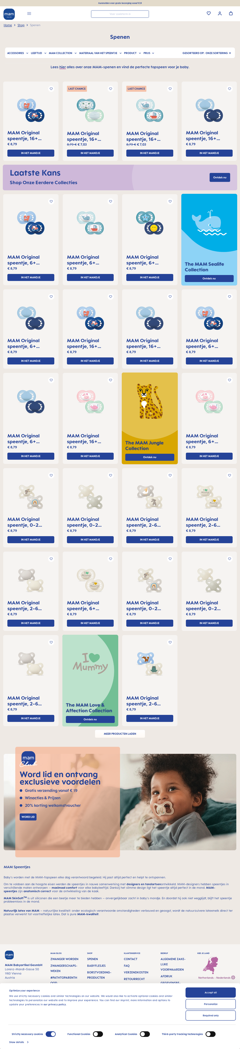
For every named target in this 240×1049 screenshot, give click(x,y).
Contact (130, 959)
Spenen (92, 959)
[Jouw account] (220, 13)
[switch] (98, 1034)
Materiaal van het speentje (98, 53)
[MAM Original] (30, 111)
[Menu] (29, 14)
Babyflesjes (96, 965)
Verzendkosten (136, 972)
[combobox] (120, 14)
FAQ (126, 965)
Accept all (211, 992)
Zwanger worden (64, 959)
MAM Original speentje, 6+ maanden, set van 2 (29, 260)
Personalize (211, 1004)
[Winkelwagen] (231, 13)
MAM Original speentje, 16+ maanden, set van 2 (29, 135)
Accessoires (15, 53)
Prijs (147, 53)
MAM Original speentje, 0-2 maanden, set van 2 (29, 522)
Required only (211, 1015)
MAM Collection (60, 53)
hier (62, 67)
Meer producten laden (120, 733)
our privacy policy (55, 1004)
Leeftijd (36, 53)
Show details (16, 1042)
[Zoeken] (145, 13)
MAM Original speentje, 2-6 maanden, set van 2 (148, 522)
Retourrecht (134, 979)
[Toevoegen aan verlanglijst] (51, 89)
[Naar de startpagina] (9, 14)
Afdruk (166, 976)
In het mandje (30, 153)
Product (130, 53)
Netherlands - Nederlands (214, 977)
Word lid (28, 816)
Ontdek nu (149, 457)
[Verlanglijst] (209, 13)
